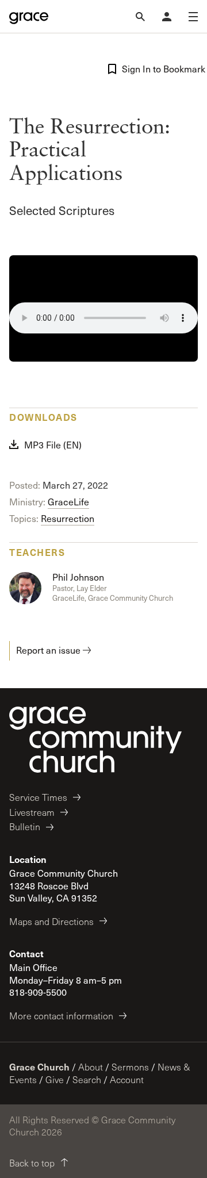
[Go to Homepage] (28, 16)
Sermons (130, 1067)
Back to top (32, 1163)
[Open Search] (140, 16)
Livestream (32, 812)
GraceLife (68, 501)
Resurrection (67, 518)
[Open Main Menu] (193, 16)
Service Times (38, 797)
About (90, 1067)
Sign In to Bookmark (160, 69)
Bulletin (24, 826)
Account (127, 1079)
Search (86, 1079)
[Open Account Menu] (166, 16)
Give (54, 1079)
